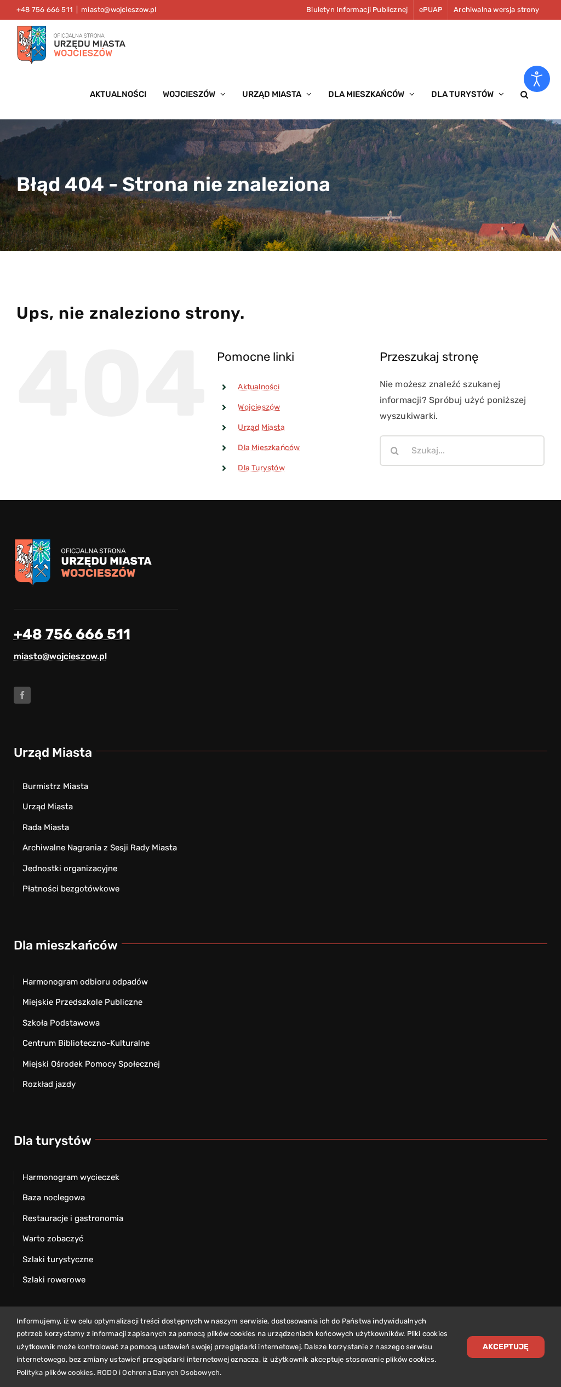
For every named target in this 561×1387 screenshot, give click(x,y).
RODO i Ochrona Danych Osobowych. (159, 1372)
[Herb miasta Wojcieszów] (85, 541)
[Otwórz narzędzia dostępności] (537, 79)
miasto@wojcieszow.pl (118, 9)
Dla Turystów (261, 468)
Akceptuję (506, 1346)
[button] (524, 94)
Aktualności (258, 387)
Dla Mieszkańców (269, 447)
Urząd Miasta (261, 427)
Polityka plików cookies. (55, 1372)
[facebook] (22, 695)
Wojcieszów (259, 407)
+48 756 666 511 (72, 634)
